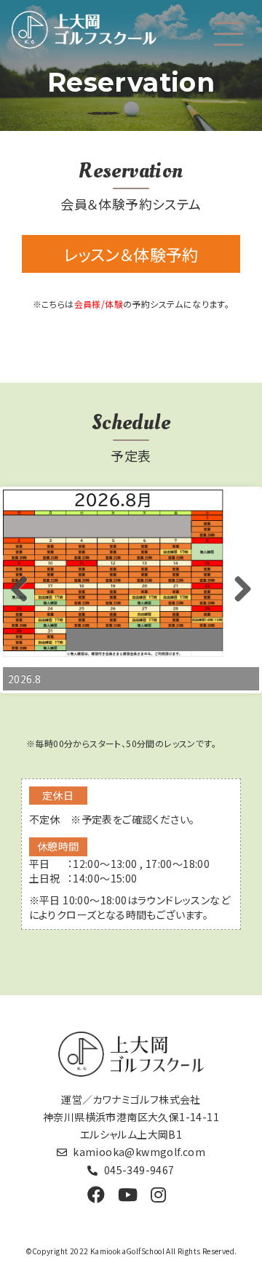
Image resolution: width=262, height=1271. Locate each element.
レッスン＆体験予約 (131, 254)
